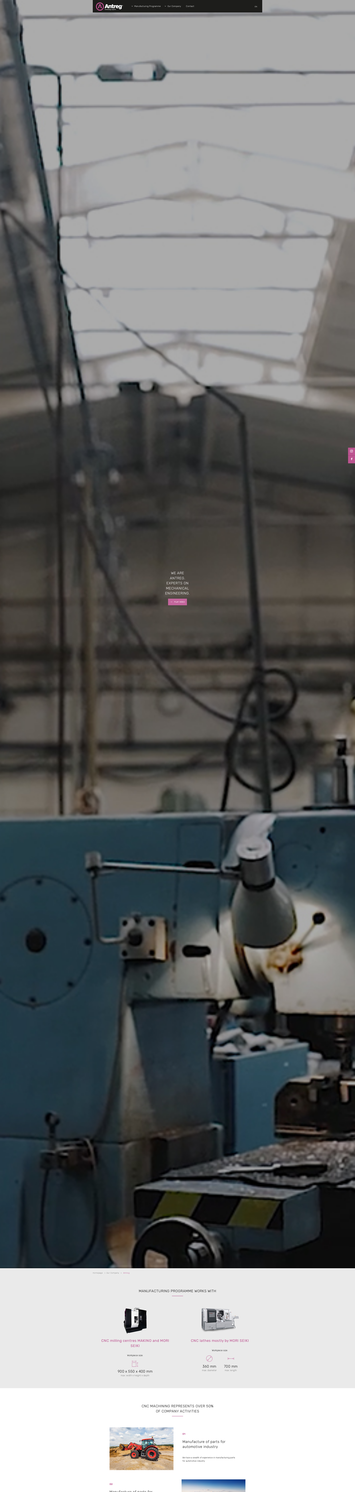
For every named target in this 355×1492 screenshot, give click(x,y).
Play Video (179, 602)
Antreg (126, 1273)
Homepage (98, 1273)
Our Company (112, 1273)
